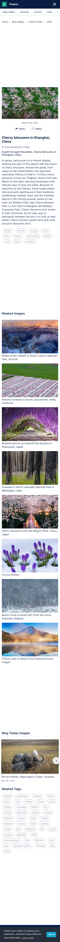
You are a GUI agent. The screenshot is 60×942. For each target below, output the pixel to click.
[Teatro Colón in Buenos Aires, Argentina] (5, 103)
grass (40, 801)
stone (45, 230)
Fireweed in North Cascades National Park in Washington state (28, 489)
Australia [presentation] (24, 12)
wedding (30, 829)
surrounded (33, 236)
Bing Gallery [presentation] (9, 12)
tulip (33, 823)
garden (8, 230)
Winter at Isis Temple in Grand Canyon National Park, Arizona (29, 357)
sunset (21, 818)
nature (51, 796)
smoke (7, 812)
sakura (44, 823)
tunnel (52, 829)
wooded (40, 845)
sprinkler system (22, 845)
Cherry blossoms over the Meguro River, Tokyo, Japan (29, 532)
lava (32, 818)
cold (26, 840)
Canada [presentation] (38, 12)
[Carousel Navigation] (30, 762)
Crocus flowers (11, 574)
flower (17, 236)
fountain (39, 840)
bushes (21, 230)
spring (33, 230)
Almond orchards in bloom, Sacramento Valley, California (29, 401)
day (52, 845)
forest (47, 236)
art (41, 829)
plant (17, 241)
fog (6, 845)
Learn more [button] (28, 937)
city (18, 829)
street (7, 829)
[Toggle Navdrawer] (54, 4)
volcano (8, 818)
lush (6, 241)
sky (45, 807)
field (34, 834)
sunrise (48, 812)
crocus (21, 823)
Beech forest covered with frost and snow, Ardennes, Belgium (26, 616)
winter (7, 807)
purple (44, 818)
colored (8, 823)
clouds (35, 812)
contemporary (11, 840)
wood (7, 851)
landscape (22, 796)
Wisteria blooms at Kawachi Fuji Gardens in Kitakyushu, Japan (27, 445)
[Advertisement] (30, 56)
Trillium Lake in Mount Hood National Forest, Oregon (28, 660)
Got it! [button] (51, 934)
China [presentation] (49, 12)
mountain (21, 812)
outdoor (30, 241)
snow (51, 801)
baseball (21, 834)
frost (51, 840)
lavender (21, 807)
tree (6, 236)
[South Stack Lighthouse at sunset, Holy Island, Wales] (55, 103)
